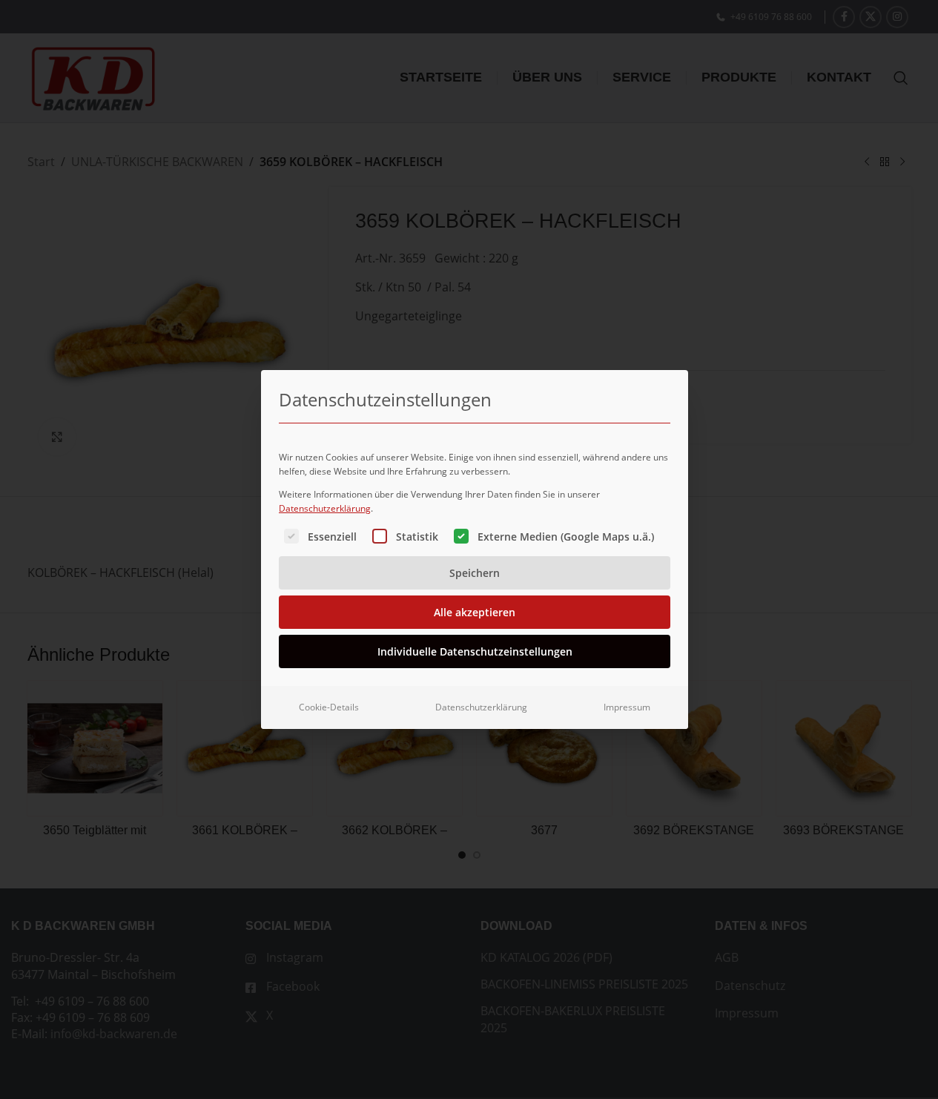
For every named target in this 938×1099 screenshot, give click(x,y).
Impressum (627, 707)
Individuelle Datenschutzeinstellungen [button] (474, 651)
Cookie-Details (329, 707)
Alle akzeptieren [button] (474, 612)
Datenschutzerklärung (325, 508)
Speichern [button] (474, 573)
